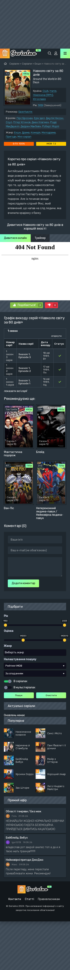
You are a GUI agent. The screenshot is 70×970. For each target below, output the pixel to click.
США (45, 90)
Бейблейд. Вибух (17, 837)
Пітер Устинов (22, 122)
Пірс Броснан (25, 118)
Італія (53, 90)
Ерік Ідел (39, 118)
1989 (40, 105)
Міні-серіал (24, 136)
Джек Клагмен (40, 122)
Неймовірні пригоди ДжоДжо (24, 860)
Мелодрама (49, 132)
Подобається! (29, 305)
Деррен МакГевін (31, 126)
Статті (29, 899)
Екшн (17, 132)
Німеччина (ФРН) (43, 95)
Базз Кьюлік (25, 111)
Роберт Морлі (50, 126)
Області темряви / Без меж (23, 811)
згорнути (56, 336)
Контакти (14, 899)
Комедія (35, 132)
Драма (26, 132)
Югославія (39, 99)
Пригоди (11, 136)
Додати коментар (23, 583)
